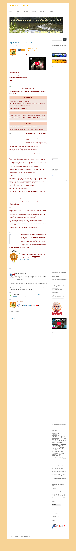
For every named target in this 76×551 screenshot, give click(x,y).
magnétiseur (55, 450)
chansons (61, 436)
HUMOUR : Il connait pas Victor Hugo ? (58, 285)
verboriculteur (54, 458)
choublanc (17, 311)
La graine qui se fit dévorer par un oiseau (59, 283)
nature (54, 451)
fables (59, 444)
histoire (60, 445)
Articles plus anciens (14, 318)
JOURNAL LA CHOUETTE (19, 6)
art (58, 435)
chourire (54, 438)
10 (56, 492)
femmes (63, 444)
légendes (60, 448)
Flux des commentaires (56, 514)
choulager (26, 309)
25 (58, 495)
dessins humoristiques (59, 441)
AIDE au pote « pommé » (14, 13)
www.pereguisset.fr (55, 169)
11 (58, 492)
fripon (53, 445)
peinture (60, 452)
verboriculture (58, 458)
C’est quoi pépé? (27, 11)
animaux (54, 435)
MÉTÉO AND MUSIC (43, 11)
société (57, 456)
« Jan (52, 497)
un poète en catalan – (55, 471)
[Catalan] (52, 48)
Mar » (64, 497)
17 (56, 494)
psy (40, 309)
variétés (61, 457)
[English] (55, 48)
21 (64, 494)
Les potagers (34, 11)
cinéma (57, 438)
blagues (54, 436)
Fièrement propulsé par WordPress (25, 536)
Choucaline (23, 309)
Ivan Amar (15, 296)
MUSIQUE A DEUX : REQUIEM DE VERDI (58, 296)
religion (61, 453)
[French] (54, 48)
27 (62, 495)
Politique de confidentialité (14, 536)
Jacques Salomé (35, 256)
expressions (55, 444)
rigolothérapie (55, 454)
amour (36, 309)
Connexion (54, 512)
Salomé (42, 309)
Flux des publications (55, 513)
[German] (59, 48)
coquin (65, 438)
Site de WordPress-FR (55, 516)
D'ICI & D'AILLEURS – (55, 468)
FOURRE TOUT (51, 11)
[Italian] (56, 48)
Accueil (11, 11)
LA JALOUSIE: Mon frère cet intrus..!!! (21, 43)
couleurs (53, 439)
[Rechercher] (64, 39)
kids (59, 447)
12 (60, 492)
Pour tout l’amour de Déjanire (57, 289)
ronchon (61, 454)
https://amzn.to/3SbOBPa (24, 259)
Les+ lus (53, 448)
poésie (54, 453)
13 (62, 492)
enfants (59, 442)
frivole (56, 445)
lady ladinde (62, 447)
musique (63, 450)
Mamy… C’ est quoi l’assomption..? (58, 298)
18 (58, 494)
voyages (63, 458)
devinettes (53, 442)
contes (61, 438)
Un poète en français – (55, 465)
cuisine (57, 439)
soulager (55, 457)
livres (38, 309)
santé (53, 455)
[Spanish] (53, 48)
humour (55, 447)
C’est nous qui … (18, 11)
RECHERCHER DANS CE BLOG (57, 37)
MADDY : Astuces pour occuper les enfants (59, 279)
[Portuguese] (58, 48)
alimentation (54, 433)
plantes (64, 451)
